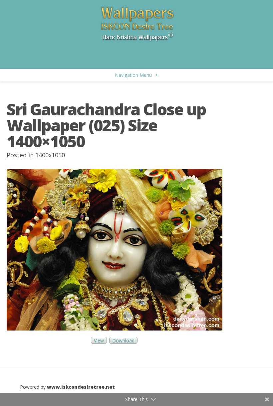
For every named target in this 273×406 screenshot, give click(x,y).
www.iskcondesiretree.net (81, 387)
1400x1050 (50, 155)
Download (123, 340)
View (99, 340)
